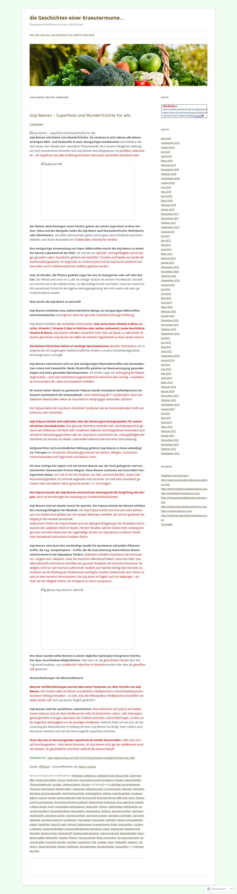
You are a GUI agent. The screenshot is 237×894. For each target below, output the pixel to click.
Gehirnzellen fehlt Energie (123, 806)
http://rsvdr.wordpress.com (176, 511)
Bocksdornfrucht (106, 797)
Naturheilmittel (132, 780)
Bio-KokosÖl (89, 797)
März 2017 (167, 253)
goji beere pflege (75, 815)
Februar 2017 (168, 258)
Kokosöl (71, 824)
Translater (167, 524)
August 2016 (168, 284)
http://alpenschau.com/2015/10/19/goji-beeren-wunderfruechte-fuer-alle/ (91, 757)
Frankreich (72, 780)
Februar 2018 (168, 205)
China (131, 797)
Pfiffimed (44, 766)
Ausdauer (136, 793)
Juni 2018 (166, 187)
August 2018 (168, 182)
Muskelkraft (65, 833)
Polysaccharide (87, 837)
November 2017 (170, 218)
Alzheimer (138, 789)
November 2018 (170, 169)
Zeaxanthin (121, 846)
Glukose (106, 811)
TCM (93, 842)
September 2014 (170, 355)
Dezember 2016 (170, 267)
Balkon (33, 797)
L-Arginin (138, 824)
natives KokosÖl (109, 833)
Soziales (57, 784)
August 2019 (168, 147)
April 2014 (166, 378)
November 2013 (170, 395)
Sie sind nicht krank (128, 837)
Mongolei (35, 833)
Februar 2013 (168, 431)
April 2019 (166, 156)
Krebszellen (125, 824)
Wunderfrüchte (105, 846)
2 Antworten (36, 124)
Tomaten (102, 842)
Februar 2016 (168, 311)
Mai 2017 (166, 245)
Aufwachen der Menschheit (112, 775)
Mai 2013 (166, 417)
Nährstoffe (51, 837)
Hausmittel (98, 820)
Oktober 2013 (168, 400)
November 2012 (170, 444)
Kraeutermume (101, 824)
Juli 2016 (165, 289)
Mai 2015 (166, 347)
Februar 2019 (168, 165)
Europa (61, 780)
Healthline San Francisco (175, 475)
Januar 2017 (167, 262)
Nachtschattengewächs (86, 833)
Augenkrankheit (121, 793)
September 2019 (170, 143)
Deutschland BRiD (46, 780)
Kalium (33, 824)
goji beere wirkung (51, 820)
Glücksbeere (93, 811)
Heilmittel (111, 820)
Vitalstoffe (121, 842)
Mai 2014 (166, 373)
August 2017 (168, 231)
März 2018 (167, 200)
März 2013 (167, 426)
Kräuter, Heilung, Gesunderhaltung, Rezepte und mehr (62, 35)
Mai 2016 (166, 298)
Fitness (103, 806)
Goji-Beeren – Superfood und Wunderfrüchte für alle (80, 115)
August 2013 (168, 409)
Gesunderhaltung (60, 811)
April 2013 (166, 422)
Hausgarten (84, 820)
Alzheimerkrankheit (73, 793)
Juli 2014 (165, 364)
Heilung (121, 820)
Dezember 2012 (170, 440)
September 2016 (170, 280)
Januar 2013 (167, 435)
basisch (43, 797)
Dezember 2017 (170, 213)
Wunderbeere (88, 846)
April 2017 (166, 249)
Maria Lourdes (87, 766)
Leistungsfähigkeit (53, 828)
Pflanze (73, 837)
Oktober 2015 (168, 329)
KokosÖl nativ (58, 824)
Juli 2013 (165, 413)
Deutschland (96, 802)
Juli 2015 (165, 338)
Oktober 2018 (168, 174)
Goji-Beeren (70, 820)
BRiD (32, 780)
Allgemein (77, 775)
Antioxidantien (93, 793)
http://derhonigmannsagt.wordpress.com (184, 488)
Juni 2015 (166, 342)
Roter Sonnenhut (106, 837)
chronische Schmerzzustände (71, 802)
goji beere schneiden (120, 815)
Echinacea (110, 802)
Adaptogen (79, 789)
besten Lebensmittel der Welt (64, 797)
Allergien (127, 789)
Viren (111, 842)
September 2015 (170, 333)
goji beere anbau (121, 811)
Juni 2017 (166, 240)
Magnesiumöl (132, 828)
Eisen (51, 806)
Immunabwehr (135, 820)
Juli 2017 (165, 236)
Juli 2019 (165, 151)
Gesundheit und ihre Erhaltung (96, 780)
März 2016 (167, 307)
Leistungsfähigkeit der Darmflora (82, 828)
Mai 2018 (166, 191)
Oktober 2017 (168, 222)
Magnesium (117, 828)
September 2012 (170, 453)
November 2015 (170, 324)
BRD (119, 797)
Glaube (119, 780)
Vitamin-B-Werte (47, 846)
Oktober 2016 (168, 276)
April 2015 (166, 351)
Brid (125, 797)
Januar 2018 (167, 209)
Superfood (84, 842)
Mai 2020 (166, 138)
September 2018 (170, 178)
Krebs (114, 824)
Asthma (107, 793)
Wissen (86, 784)
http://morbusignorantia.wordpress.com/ (184, 506)
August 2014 (168, 360)
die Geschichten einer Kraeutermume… (77, 17)
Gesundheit (77, 811)
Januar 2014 (167, 391)
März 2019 (167, 160)
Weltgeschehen (72, 784)
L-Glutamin (36, 828)
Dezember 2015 (170, 320)
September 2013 (170, 404)
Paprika (63, 837)
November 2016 (170, 271)
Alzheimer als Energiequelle (45, 793)
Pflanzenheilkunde (40, 784)
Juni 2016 (166, 293)
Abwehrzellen (63, 789)
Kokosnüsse (85, 824)
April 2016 (166, 302)
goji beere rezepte (96, 815)
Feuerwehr (92, 806)
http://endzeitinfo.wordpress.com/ (180, 493)
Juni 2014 (166, 369)
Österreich (135, 775)
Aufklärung (90, 775)
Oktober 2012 (168, 449)
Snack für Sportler (56, 842)
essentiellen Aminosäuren (70, 806)
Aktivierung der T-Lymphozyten (103, 789)
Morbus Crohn (49, 833)
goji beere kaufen (55, 815)
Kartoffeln (44, 824)
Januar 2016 (167, 315)
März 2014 (167, 382)
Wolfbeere (73, 846)
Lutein (106, 828)
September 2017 (170, 227)
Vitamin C (133, 842)
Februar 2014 (168, 386)
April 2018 (166, 196)
